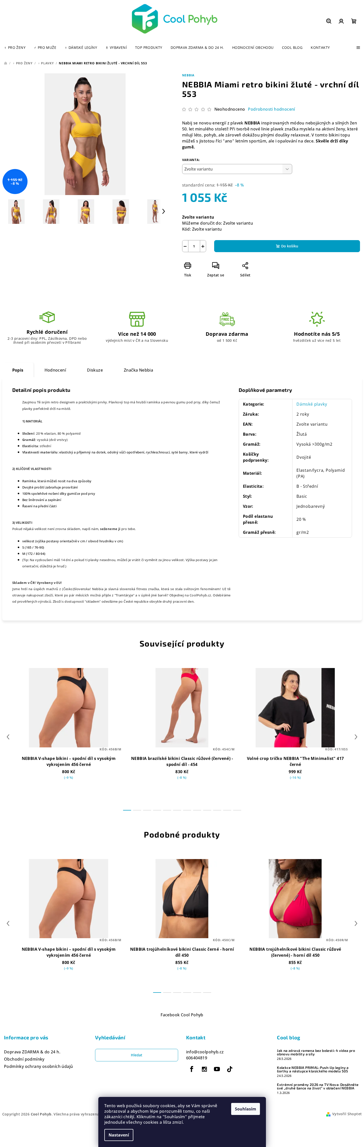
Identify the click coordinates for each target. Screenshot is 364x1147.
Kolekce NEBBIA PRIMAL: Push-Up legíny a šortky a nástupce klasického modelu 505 (313, 1069)
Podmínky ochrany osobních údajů (38, 1066)
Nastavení (119, 1135)
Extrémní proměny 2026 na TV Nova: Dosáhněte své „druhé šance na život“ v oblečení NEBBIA (317, 1086)
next (356, 737)
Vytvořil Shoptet (347, 1113)
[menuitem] (15, 47)
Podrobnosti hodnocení (271, 109)
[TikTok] (229, 1069)
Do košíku (289, 246)
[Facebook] (192, 1069)
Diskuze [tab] (95, 370)
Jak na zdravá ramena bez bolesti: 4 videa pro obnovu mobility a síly (316, 1052)
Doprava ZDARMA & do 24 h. (32, 1052)
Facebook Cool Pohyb (182, 1015)
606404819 (196, 1058)
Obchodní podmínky (24, 1059)
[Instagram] (204, 1069)
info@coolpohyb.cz (205, 1052)
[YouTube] (217, 1069)
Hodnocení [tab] (55, 370)
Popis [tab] (18, 370)
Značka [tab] (138, 370)
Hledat (136, 1055)
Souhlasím (245, 1109)
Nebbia (188, 75)
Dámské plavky (311, 404)
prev (8, 737)
